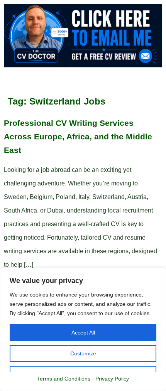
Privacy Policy (112, 379)
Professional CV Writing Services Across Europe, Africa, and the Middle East (78, 136)
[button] (77, 80)
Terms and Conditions (63, 379)
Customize (83, 353)
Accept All (83, 332)
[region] (83, 329)
